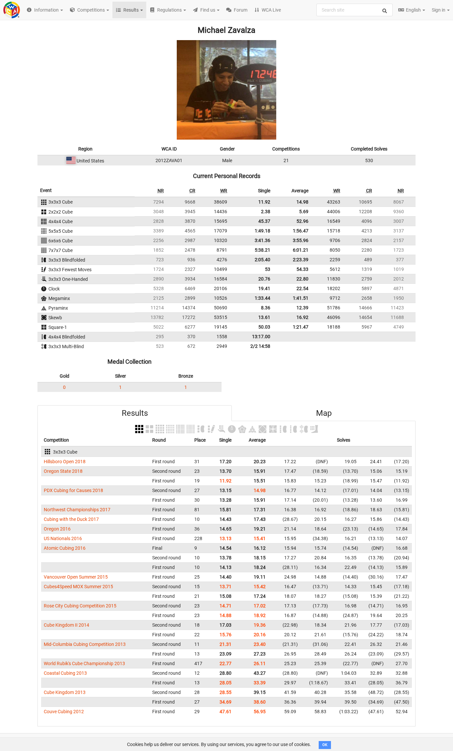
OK (324, 745)
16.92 (302, 317)
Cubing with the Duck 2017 (71, 519)
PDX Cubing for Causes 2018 (73, 490)
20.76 (264, 279)
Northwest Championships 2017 (77, 509)
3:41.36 (262, 240)
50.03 (264, 327)
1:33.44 (262, 298)
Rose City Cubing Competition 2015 (80, 605)
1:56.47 (300, 230)
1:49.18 (262, 230)
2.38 (265, 211)
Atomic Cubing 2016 (65, 548)
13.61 (264, 317)
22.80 (302, 279)
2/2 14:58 (260, 346)
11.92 (264, 202)
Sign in (439, 10)
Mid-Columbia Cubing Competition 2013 (85, 644)
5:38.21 (262, 250)
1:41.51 (300, 298)
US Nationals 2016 (63, 538)
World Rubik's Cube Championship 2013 (84, 663)
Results (135, 413)
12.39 (302, 307)
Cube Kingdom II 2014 (66, 625)
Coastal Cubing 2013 (65, 673)
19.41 (264, 288)
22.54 (302, 288)
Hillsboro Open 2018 (65, 461)
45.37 (264, 221)
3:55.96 (300, 240)
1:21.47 (300, 327)
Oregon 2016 (57, 529)
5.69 (303, 211)
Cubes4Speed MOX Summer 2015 (78, 586)
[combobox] (354, 10)
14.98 (302, 202)
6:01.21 (300, 250)
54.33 (302, 269)
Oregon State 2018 (63, 471)
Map (324, 413)
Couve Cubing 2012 (64, 711)
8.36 (265, 307)
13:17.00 (261, 336)
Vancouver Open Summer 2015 (76, 577)
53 (267, 269)
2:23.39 (300, 259)
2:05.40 (262, 259)
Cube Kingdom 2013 (65, 692)
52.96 (302, 221)
